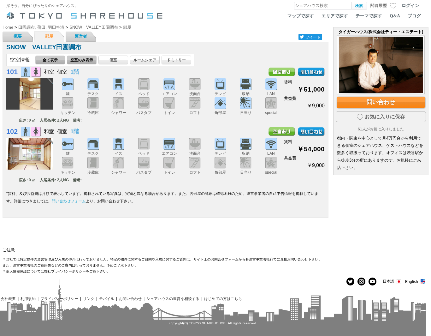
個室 (113, 60)
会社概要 (8, 299)
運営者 (81, 36)
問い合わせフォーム (69, 201)
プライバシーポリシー (59, 299)
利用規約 (28, 299)
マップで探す (300, 15)
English (411, 281)
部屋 (49, 36)
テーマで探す (369, 15)
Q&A (395, 15)
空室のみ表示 (81, 60)
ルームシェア (144, 60)
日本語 (388, 281)
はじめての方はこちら (223, 299)
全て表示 (50, 60)
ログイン (410, 5)
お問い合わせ (130, 299)
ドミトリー (176, 60)
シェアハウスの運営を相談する (172, 299)
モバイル (106, 299)
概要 (18, 36)
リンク (88, 299)
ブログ (414, 15)
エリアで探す (335, 15)
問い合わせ (381, 102)
